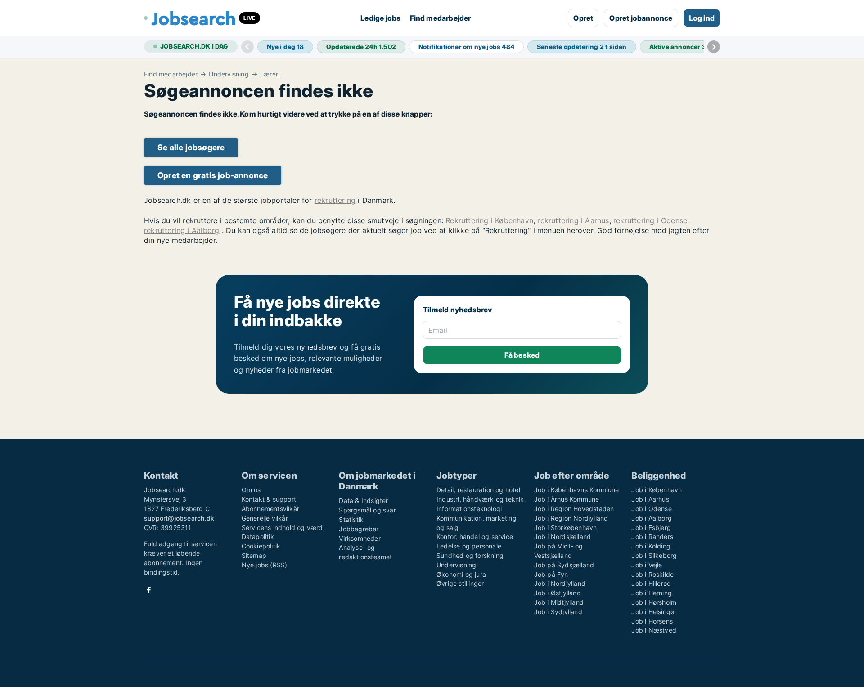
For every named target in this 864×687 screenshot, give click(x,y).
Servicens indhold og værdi (283, 527)
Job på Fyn (551, 574)
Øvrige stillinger (460, 583)
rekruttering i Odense (650, 220)
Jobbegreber (358, 529)
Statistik (351, 519)
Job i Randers (652, 536)
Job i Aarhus (650, 499)
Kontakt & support (269, 499)
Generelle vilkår (265, 518)
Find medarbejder (440, 17)
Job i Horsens (652, 621)
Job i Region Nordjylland (571, 518)
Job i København (656, 490)
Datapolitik (258, 536)
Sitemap (254, 555)
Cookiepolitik (261, 546)
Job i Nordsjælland (562, 536)
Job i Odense (651, 508)
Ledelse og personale (468, 546)
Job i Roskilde (652, 574)
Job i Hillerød (651, 583)
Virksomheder (359, 538)
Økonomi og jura (461, 574)
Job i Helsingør (653, 611)
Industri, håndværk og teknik (480, 499)
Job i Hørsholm (653, 602)
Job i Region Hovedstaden (574, 508)
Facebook (149, 590)
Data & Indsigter (363, 500)
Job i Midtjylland (559, 602)
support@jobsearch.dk (179, 518)
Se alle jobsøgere (191, 147)
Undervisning (228, 74)
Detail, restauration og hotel (478, 490)
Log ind (702, 17)
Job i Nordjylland (559, 583)
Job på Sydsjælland (564, 565)
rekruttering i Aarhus (573, 220)
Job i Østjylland (557, 593)
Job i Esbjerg (651, 527)
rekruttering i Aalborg (181, 230)
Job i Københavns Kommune (576, 490)
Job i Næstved (653, 630)
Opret (583, 17)
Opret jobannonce (640, 17)
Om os (251, 490)
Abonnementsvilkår (270, 508)
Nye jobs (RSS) (265, 565)
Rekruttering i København (489, 220)
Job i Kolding (650, 546)
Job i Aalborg (651, 518)
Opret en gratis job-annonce (213, 175)
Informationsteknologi (469, 508)
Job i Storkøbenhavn (565, 527)
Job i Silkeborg (654, 555)
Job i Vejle (646, 565)
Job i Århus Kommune (566, 499)
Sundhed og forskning (470, 555)
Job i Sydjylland (558, 611)
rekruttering (335, 200)
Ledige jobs (380, 17)
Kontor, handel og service (474, 536)
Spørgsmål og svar (367, 510)
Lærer (269, 74)
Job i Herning (651, 593)
